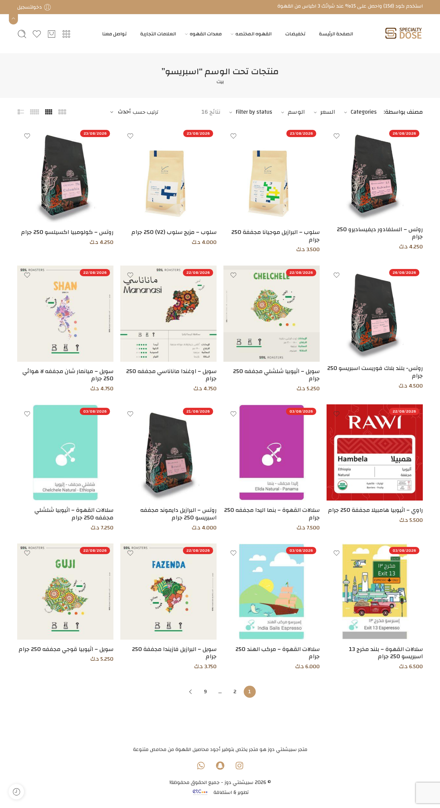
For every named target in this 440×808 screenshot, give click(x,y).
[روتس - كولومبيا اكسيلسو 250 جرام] (65, 174)
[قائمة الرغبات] (336, 136)
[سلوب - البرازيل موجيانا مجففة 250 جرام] (271, 174)
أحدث (124, 112)
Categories (364, 111)
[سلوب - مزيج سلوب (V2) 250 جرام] (168, 174)
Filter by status (254, 111)
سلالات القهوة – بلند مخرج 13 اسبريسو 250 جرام (386, 653)
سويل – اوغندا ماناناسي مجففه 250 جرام (171, 375)
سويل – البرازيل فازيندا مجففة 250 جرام (174, 653)
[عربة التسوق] (51, 34)
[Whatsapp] (200, 765)
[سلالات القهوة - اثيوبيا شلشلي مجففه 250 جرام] (65, 452)
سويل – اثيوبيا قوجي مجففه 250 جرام (66, 649)
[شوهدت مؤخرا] (16, 791)
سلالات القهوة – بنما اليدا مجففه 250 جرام (272, 514)
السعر (327, 111)
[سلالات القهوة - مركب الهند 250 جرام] (271, 591)
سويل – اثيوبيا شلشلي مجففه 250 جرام (276, 375)
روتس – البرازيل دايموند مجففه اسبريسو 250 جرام (178, 514)
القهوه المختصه (253, 33)
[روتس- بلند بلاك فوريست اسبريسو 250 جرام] (375, 312)
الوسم (296, 111)
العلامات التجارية (158, 33)
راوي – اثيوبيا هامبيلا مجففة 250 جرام (375, 510)
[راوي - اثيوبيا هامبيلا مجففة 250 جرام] (375, 452)
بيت (220, 82)
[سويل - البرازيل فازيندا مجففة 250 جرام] (168, 591)
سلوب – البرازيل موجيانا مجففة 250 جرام (275, 236)
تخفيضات (295, 33)
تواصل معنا (114, 33)
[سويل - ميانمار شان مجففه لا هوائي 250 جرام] (65, 314)
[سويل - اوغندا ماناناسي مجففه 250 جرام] (168, 314)
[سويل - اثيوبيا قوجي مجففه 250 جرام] (65, 591)
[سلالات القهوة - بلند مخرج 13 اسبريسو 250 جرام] (375, 591)
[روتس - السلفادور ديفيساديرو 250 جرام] (375, 173)
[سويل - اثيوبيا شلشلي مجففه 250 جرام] (271, 314)
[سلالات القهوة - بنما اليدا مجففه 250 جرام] (271, 452)
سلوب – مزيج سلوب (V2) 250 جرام (174, 232)
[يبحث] (22, 34)
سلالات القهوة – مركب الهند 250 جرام (277, 653)
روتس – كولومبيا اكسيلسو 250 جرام (67, 232)
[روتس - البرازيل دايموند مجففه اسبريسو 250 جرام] (168, 452)
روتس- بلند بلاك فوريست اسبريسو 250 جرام (375, 372)
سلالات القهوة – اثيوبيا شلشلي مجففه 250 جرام (73, 514)
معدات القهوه (206, 33)
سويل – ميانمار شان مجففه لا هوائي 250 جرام (67, 375)
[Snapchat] (220, 765)
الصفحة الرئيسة (336, 33)
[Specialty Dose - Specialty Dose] (403, 34)
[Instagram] (239, 765)
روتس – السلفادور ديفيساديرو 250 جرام (380, 233)
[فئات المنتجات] (66, 34)
